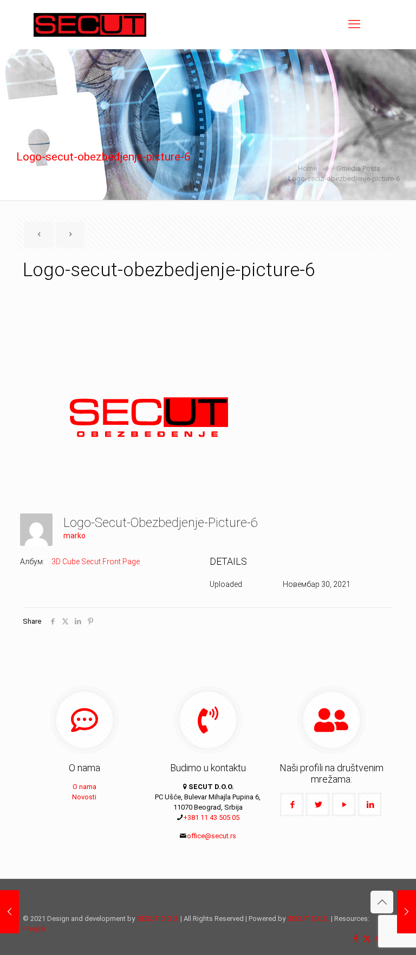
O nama (84, 787)
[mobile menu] (354, 24)
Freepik (34, 929)
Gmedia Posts (358, 168)
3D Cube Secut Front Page (95, 561)
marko (74, 535)
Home (307, 168)
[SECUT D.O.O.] (90, 24)
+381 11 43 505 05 (211, 817)
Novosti (84, 797)
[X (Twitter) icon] (367, 939)
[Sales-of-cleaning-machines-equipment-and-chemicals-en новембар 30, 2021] (9, 911)
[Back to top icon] (381, 902)
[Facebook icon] (356, 939)
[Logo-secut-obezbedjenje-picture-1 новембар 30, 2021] (406, 911)
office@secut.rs (211, 836)
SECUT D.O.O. (157, 918)
